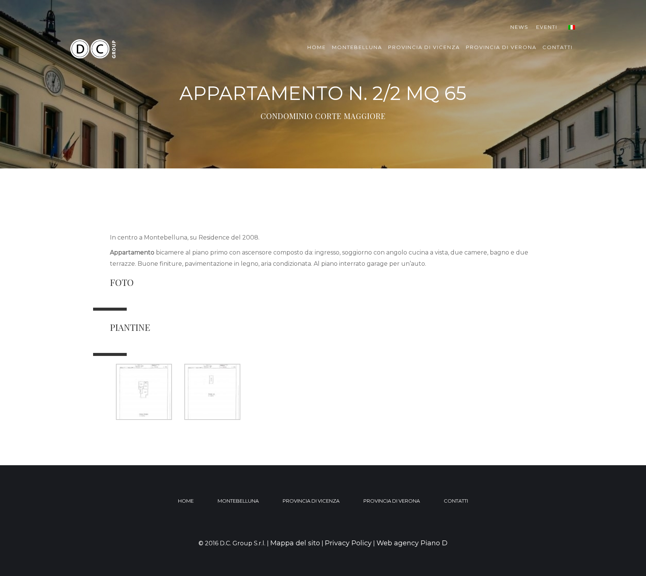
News (519, 27)
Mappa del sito (295, 543)
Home (316, 47)
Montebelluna (357, 47)
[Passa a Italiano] (572, 27)
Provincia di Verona (501, 47)
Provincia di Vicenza (424, 47)
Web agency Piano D (411, 543)
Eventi (546, 27)
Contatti (557, 47)
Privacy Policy (348, 543)
